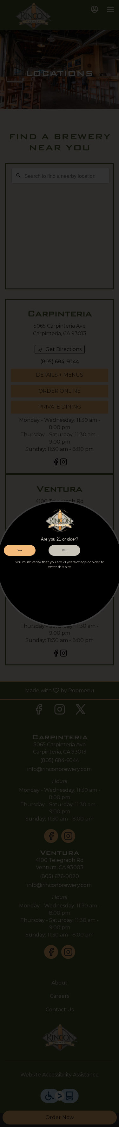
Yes (19, 550)
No (64, 550)
